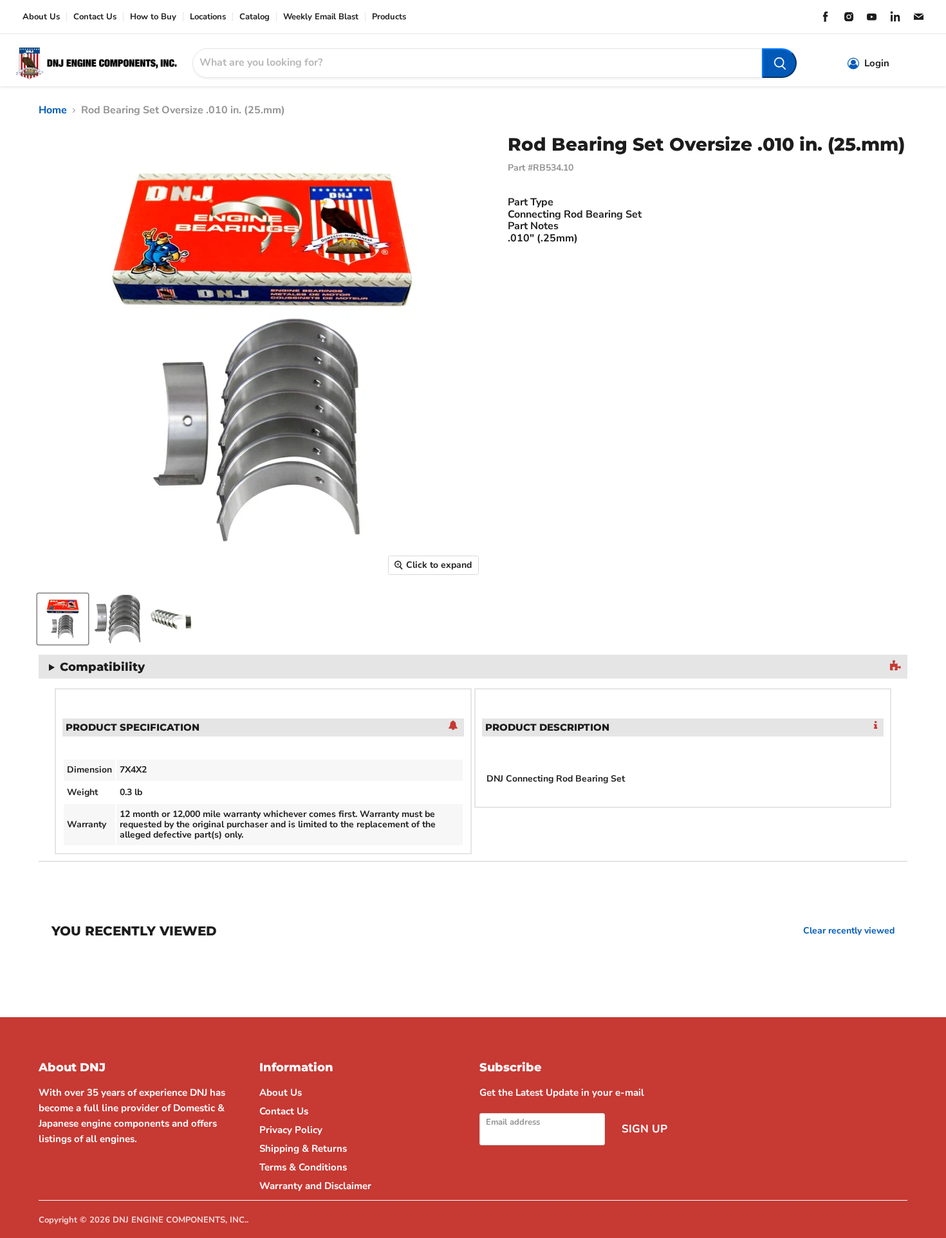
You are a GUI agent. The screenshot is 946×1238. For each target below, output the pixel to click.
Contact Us (94, 17)
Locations (208, 17)
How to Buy (153, 17)
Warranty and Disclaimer (315, 1185)
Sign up (644, 1128)
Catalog (254, 17)
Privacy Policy (290, 1129)
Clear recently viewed (849, 931)
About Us (41, 17)
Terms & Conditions (303, 1167)
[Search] (779, 63)
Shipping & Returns (303, 1148)
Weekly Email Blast (320, 17)
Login (876, 63)
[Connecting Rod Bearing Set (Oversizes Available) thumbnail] (62, 619)
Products (389, 17)
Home (53, 110)
